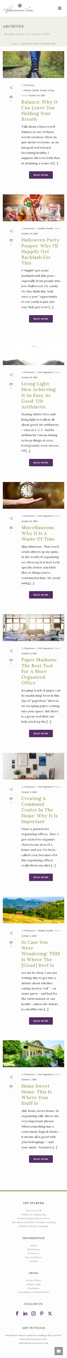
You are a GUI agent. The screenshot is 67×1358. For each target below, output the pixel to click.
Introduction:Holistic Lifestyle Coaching (34, 1222)
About (33, 1245)
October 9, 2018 (29, 792)
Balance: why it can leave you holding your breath (39, 110)
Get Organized (45, 372)
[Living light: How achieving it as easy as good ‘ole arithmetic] (33, 351)
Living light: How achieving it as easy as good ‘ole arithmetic (38, 395)
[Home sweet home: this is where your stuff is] (33, 1053)
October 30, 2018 (36, 95)
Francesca (29, 85)
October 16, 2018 (29, 521)
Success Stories (33, 1257)
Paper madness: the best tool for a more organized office (39, 671)
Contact (33, 1261)
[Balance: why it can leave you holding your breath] (33, 64)
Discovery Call (33, 1210)
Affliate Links (33, 1284)
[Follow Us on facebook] (17, 1313)
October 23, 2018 (29, 233)
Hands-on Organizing (33, 1214)
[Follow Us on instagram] (33, 1313)
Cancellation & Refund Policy (33, 1292)
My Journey (33, 1249)
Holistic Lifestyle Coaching (33, 1226)
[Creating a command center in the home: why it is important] (33, 766)
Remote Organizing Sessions (33, 1218)
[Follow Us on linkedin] (25, 1313)
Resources (33, 1253)
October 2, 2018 (28, 1079)
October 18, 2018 (29, 377)
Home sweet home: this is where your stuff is (36, 1094)
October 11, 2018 (29, 653)
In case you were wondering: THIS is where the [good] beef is (40, 953)
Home (15, 44)
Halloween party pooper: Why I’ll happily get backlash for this (40, 251)
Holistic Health (31, 90)
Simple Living (47, 90)
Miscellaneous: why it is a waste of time (38, 533)
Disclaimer (34, 1288)
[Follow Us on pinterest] (41, 1313)
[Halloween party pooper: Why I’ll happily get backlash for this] (33, 207)
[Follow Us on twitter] (50, 1313)
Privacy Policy (33, 1280)
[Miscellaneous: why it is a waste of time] (33, 495)
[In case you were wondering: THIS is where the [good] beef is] (33, 910)
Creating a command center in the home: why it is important (39, 810)
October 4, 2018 (28, 935)
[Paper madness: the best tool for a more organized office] (33, 627)
